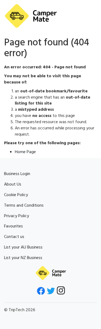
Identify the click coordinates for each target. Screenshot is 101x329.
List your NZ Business (23, 257)
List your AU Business (23, 247)
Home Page (25, 152)
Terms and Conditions (24, 205)
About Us (12, 184)
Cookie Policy (16, 195)
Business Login (17, 173)
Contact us (14, 236)
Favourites (13, 226)
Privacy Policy (16, 216)
